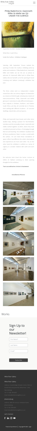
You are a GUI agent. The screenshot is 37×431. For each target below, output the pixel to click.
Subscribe (18, 360)
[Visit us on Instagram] (11, 418)
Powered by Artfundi (11, 426)
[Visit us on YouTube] (14, 418)
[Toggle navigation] (34, 3)
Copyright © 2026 (23, 426)
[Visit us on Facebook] (5, 418)
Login (30, 426)
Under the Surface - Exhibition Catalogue (15, 57)
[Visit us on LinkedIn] (8, 418)
